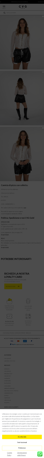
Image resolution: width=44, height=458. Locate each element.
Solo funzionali (22, 442)
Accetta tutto (22, 437)
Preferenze (22, 448)
